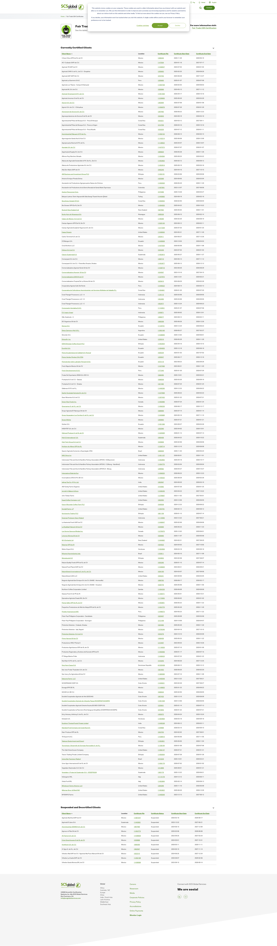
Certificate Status (157, 813)
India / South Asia (106, 897)
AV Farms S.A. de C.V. (69, 836)
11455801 (161, 603)
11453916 (161, 165)
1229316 (161, 339)
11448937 (161, 67)
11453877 (161, 263)
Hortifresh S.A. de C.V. (69, 845)
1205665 (161, 80)
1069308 (161, 321)
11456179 (161, 763)
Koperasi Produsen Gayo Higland (73, 518)
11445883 (161, 196)
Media (132, 893)
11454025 (161, 205)
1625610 (161, 281)
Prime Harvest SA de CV (70, 638)
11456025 (161, 473)
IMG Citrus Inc (66, 455)
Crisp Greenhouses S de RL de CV (73, 840)
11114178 (161, 777)
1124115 (161, 295)
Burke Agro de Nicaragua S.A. (71, 214)
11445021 (161, 683)
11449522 (161, 286)
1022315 (137, 853)
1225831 (161, 705)
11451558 (161, 94)
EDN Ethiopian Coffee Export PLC (73, 344)
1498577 (161, 317)
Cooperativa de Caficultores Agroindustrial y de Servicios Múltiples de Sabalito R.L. (89, 290)
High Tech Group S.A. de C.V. (71, 442)
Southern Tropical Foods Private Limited (75, 723)
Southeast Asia (105, 904)
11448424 (161, 656)
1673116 (161, 362)
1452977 (161, 304)
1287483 (161, 112)
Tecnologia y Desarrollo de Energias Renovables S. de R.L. (81, 745)
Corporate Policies (137, 897)
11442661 (137, 822)
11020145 (161, 223)
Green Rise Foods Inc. (69, 402)
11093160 (161, 330)
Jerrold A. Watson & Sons (70, 491)
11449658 (161, 241)
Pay (194, 2)
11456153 (161, 134)
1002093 (161, 500)
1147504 (161, 63)
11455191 (161, 174)
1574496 (161, 192)
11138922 (161, 143)
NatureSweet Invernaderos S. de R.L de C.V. (76, 571)
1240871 (161, 312)
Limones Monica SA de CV (71, 536)
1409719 (161, 259)
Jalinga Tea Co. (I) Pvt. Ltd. (70, 482)
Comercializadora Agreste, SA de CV (74, 272)
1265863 (161, 420)
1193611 (161, 554)
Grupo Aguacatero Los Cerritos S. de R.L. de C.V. (78, 415)
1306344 (161, 58)
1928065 (161, 536)
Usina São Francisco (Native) (71, 759)
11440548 (161, 679)
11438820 (161, 567)
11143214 (161, 138)
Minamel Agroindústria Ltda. (71, 554)
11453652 (161, 161)
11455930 (161, 183)
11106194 (161, 745)
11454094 (161, 156)
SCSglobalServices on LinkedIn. (179, 897)
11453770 (161, 607)
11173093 (161, 598)
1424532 (161, 545)
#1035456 (161, 665)
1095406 (161, 438)
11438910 (161, 737)
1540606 (161, 442)
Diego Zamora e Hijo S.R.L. (70, 330)
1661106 (161, 513)
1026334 (161, 353)
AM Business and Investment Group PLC (75, 174)
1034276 (161, 634)
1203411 (161, 237)
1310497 (161, 643)
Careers (133, 884)
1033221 (161, 121)
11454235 (161, 589)
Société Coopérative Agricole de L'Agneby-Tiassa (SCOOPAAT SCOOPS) (86, 701)
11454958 (161, 549)
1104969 (161, 728)
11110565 (161, 518)
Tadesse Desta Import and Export (73, 741)
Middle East (104, 902)
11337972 (161, 277)
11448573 (161, 612)
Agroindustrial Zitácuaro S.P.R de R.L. (74, 134)
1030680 (161, 527)
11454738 (161, 85)
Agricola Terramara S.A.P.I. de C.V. (73, 94)
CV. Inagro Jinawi (67, 312)
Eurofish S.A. (66, 348)
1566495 (161, 375)
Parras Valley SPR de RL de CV (72, 603)
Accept (160, 25)
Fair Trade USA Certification (204, 27)
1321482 (161, 384)
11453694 (161, 781)
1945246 (161, 170)
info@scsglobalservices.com (71, 898)
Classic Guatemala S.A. (69, 254)
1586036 (161, 379)
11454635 (161, 348)
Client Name (67, 54)
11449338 (161, 723)
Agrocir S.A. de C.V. (68, 103)
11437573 (161, 147)
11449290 (161, 388)
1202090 (161, 429)
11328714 (161, 446)
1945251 (161, 576)
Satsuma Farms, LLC (69, 679)
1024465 (161, 625)
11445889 (161, 415)
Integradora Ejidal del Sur (70, 473)
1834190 (161, 571)
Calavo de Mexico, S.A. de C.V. (72, 219)
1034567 (161, 272)
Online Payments (136, 911)
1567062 (161, 210)
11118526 (161, 647)
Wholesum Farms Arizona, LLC (72, 786)
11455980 (161, 402)
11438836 (137, 836)
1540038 (161, 504)
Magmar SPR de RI (68, 545)
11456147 (161, 750)
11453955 (161, 460)
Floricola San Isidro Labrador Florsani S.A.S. (76, 362)
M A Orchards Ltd (67, 540)
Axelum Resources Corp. (70, 192)
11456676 (161, 107)
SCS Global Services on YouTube (186, 897)
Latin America (105, 899)
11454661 (161, 290)
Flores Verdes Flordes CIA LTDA (72, 357)
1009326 (161, 214)
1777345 (161, 370)
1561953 (161, 670)
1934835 (161, 116)
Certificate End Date (203, 54)
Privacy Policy (135, 902)
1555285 (161, 562)
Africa (102, 888)
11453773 (137, 831)
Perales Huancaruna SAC (70, 612)
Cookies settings (143, 25)
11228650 (161, 98)
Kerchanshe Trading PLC (70, 513)
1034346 (161, 250)
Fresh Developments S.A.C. (71, 370)
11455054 (161, 754)
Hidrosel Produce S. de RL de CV (73, 433)
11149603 (161, 687)
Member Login (136, 915)
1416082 (161, 487)
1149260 (161, 219)
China (102, 895)
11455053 (161, 201)
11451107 (161, 455)
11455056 (161, 652)
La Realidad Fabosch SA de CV (72, 527)
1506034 (161, 692)
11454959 (161, 719)
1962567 (137, 849)
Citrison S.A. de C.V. (68, 250)
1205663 (161, 71)
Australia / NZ (105, 890)
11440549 (161, 795)
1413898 (161, 768)
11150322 (161, 478)
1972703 (161, 76)
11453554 (161, 344)
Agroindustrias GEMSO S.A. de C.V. (73, 827)
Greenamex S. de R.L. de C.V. (71, 406)
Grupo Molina (66, 420)
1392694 (161, 103)
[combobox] (213, 2)
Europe (102, 892)
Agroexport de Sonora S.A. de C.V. (73, 112)
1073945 (161, 710)
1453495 (161, 299)
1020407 (161, 616)
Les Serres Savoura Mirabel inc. (72, 531)
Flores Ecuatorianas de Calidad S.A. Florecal (76, 353)
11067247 (137, 818)
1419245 (161, 661)
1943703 (161, 732)
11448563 (161, 232)
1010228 (161, 759)
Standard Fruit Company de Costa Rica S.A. (76, 728)
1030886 (137, 840)
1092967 (161, 482)
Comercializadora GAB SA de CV (73, 277)
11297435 (161, 397)
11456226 (161, 406)
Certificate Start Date (181, 54)
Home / (63, 16)
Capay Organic (67, 232)
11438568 (137, 862)
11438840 (161, 335)
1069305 (137, 845)
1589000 (161, 411)
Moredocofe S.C (67, 558)
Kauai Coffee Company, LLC (71, 500)
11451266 (161, 424)
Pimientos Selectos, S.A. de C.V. (72, 634)
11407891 (161, 187)
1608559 (161, 451)
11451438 (161, 701)
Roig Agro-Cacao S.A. (69, 665)
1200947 (161, 357)
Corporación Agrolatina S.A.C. (71, 308)
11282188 (137, 858)
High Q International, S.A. (70, 438)
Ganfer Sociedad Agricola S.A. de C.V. (74, 393)
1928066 (161, 89)
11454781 (161, 509)
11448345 (161, 491)
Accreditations (135, 906)
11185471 (161, 594)
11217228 (161, 228)
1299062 (161, 469)
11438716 (161, 268)
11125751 (161, 326)
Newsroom (134, 888)
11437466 (161, 366)
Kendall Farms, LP (68, 509)
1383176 (161, 772)
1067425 (161, 696)
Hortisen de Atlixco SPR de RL (72, 446)
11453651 (161, 741)
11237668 (161, 393)
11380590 (161, 674)
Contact (209, 8)
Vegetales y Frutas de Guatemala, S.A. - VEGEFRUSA (79, 772)
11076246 (161, 629)
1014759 (161, 125)
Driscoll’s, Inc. (66, 339)
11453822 (161, 790)
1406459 (161, 638)
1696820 (161, 152)
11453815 (161, 254)
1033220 (161, 129)
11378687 (161, 496)
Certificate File (163, 54)
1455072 (161, 714)
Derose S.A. (66, 326)
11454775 (161, 464)
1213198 (161, 621)
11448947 (161, 522)
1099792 (161, 580)
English (214, 2)
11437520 (161, 246)
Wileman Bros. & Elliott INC (71, 790)
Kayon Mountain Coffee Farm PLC (73, 504)
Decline (177, 25)
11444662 (161, 540)
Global (102, 884)
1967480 (137, 827)
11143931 (161, 308)
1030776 (161, 585)
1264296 (161, 786)
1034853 (161, 558)
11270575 (161, 531)
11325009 (161, 433)
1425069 (161, 179)
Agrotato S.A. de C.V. (68, 147)
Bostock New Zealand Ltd (70, 210)
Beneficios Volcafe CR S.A (70, 201)
